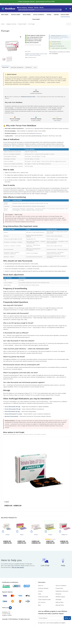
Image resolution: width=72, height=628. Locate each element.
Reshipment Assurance (35, 133)
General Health (65, 14)
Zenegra (7, 534)
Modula (36, 534)
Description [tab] (5, 67)
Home (2, 24)
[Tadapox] (50, 526)
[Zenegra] (7, 526)
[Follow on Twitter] (10, 607)
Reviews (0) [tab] (29, 67)
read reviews (57, 120)
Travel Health (36, 19)
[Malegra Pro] (64, 526)
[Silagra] (21, 526)
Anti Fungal (31, 24)
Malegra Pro (64, 534)
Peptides (56, 14)
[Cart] (70, 8)
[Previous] (1, 533)
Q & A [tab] (35, 67)
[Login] (66, 9)
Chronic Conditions (38, 14)
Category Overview (11, 24)
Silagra (21, 534)
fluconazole (30, 57)
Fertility (49, 14)
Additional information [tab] (17, 67)
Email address (43, 618)
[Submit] (60, 10)
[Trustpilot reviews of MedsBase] (7, 586)
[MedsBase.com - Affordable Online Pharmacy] (8, 8)
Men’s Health (4, 14)
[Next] (71, 533)
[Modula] (36, 526)
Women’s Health (15, 14)
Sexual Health (26, 14)
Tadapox (50, 534)
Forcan (34, 57)
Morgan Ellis (64, 35)
